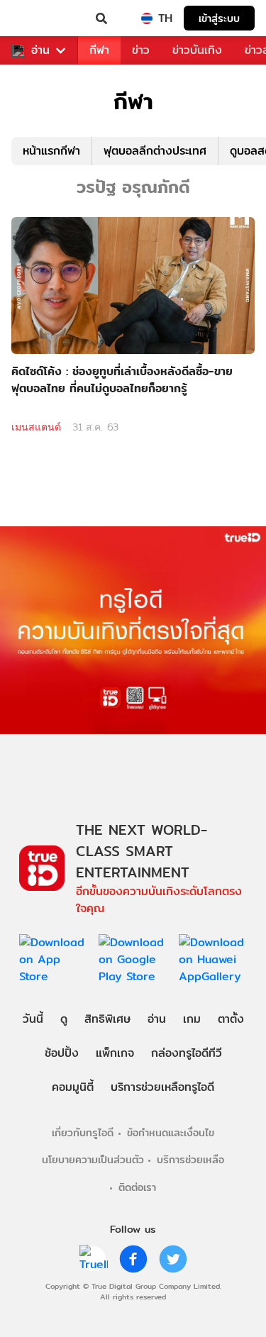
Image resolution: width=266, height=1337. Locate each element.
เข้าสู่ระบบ (219, 18)
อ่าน (40, 50)
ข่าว (141, 50)
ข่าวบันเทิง (197, 50)
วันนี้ (33, 1019)
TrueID (39, 18)
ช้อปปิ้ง (62, 1053)
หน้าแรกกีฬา (51, 151)
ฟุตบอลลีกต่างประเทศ (155, 151)
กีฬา (99, 50)
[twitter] (173, 1259)
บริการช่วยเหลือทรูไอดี (162, 1087)
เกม (192, 1019)
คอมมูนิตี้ (73, 1087)
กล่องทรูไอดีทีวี (186, 1053)
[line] (93, 1259)
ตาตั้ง (231, 1019)
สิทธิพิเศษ (107, 1019)
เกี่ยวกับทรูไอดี (82, 1132)
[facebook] (133, 1259)
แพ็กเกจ (115, 1053)
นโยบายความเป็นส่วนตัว (93, 1159)
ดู (63, 1019)
